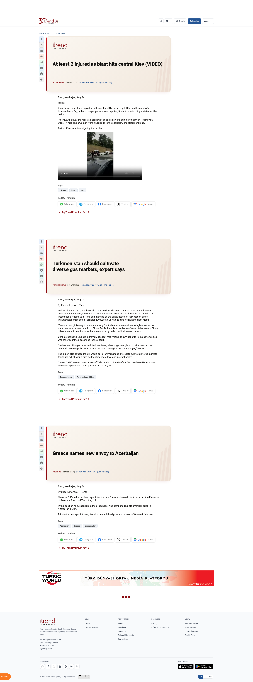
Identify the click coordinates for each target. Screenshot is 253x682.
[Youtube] (59, 666)
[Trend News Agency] (47, 621)
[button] (41, 39)
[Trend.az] (48, 21)
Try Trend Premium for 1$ (75, 212)
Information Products (160, 627)
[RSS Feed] (77, 666)
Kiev (82, 190)
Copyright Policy (191, 631)
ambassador (90, 526)
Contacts (122, 631)
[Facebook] (48, 666)
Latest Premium (91, 627)
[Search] (161, 21)
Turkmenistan (66, 377)
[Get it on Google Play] (204, 666)
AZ (206, 677)
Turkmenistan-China (85, 377)
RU (210, 677)
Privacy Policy (190, 627)
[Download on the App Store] (186, 666)
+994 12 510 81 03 (47, 646)
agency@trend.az (46, 649)
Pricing (154, 623)
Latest (87, 623)
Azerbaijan (64, 526)
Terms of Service (191, 623)
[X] (54, 666)
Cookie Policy (190, 635)
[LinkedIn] (71, 666)
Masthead (122, 627)
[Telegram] (65, 666)
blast (73, 190)
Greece (77, 526)
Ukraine (63, 190)
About (120, 623)
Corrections (123, 639)
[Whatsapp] (42, 666)
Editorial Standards (126, 635)
